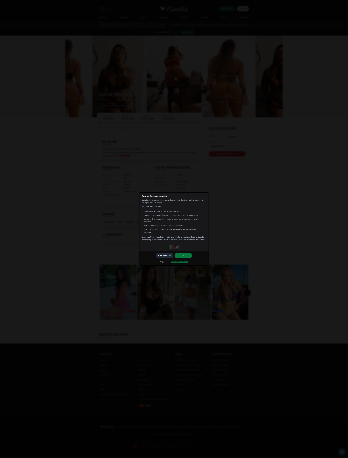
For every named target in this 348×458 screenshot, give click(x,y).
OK (183, 255)
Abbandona (164, 255)
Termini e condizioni (179, 261)
